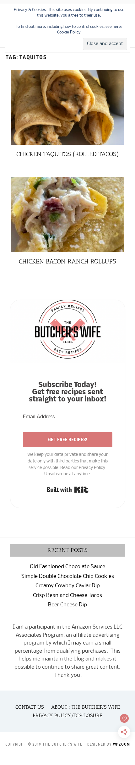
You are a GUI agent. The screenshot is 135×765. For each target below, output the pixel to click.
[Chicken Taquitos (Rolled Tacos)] (67, 74)
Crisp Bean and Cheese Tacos (67, 596)
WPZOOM (121, 744)
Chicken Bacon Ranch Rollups (67, 261)
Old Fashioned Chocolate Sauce (67, 567)
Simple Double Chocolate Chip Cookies (67, 576)
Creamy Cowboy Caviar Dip (67, 586)
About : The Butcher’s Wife (85, 707)
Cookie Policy (69, 32)
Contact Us (29, 707)
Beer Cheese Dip (67, 605)
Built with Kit (68, 489)
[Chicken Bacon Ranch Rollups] (67, 181)
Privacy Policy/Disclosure (67, 715)
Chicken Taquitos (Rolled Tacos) (67, 154)
